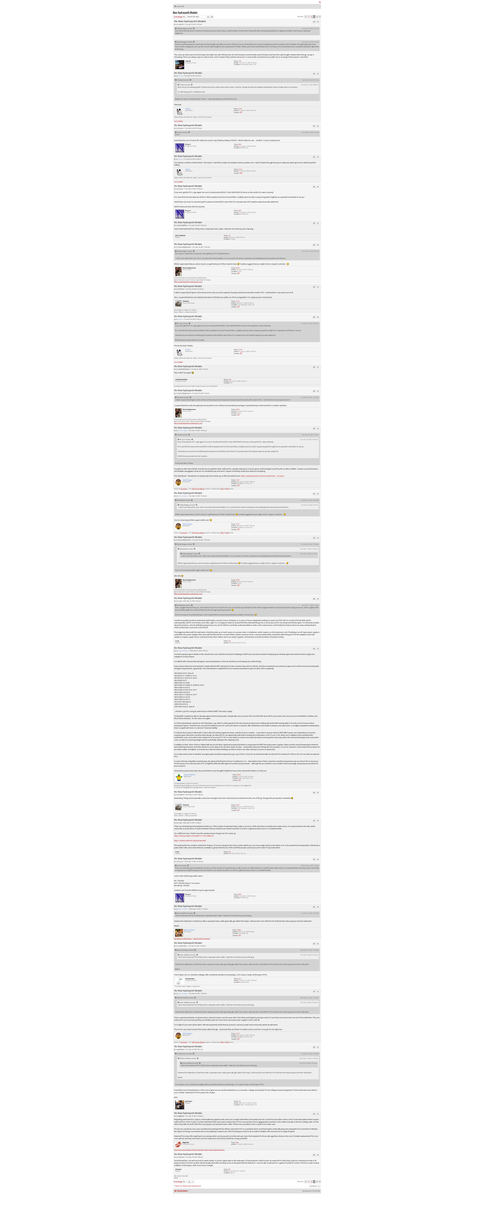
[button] (305, 16)
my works (183, 489)
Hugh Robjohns (183, 651)
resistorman (182, 946)
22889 (239, 930)
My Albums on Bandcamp (183, 939)
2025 (222, 489)
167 (229, 235)
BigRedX (181, 1116)
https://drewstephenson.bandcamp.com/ (188, 282)
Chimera (181, 1157)
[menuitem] (320, 2)
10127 (238, 480)
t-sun (180, 601)
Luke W (180, 24)
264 (229, 641)
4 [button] (316, 17)
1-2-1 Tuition (178, 121)
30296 (238, 268)
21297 (238, 301)
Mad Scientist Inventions (201, 939)
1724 (239, 61)
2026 (227, 489)
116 (239, 1101)
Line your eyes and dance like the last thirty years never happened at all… (199, 1150)
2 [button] (311, 17)
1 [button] (308, 17)
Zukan (180, 76)
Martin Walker (183, 909)
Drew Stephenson (184, 247)
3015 (239, 978)
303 (229, 1169)
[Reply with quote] (314, 21)
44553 (239, 774)
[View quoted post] (194, 28)
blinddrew (181, 500)
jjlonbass (181, 1049)
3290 (237, 1142)
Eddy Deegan (182, 28)
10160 (240, 108)
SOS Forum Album (198, 489)
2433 (229, 379)
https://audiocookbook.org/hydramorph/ (190, 840)
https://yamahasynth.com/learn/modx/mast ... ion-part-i (262, 476)
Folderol (180, 80)
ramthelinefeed (183, 369)
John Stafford (182, 225)
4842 (239, 144)
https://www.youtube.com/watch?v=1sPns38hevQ (194, 836)
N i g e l (180, 128)
